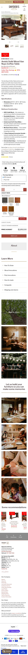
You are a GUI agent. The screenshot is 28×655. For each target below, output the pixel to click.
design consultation (16, 613)
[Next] (18, 42)
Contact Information (6, 596)
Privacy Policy (4, 590)
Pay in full (6, 179)
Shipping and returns (11, 290)
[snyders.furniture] (14, 7)
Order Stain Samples (6, 587)
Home (2, 11)
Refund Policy (4, 592)
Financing (3, 582)
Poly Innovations (10, 275)
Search (3, 579)
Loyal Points (4, 589)
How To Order (9, 265)
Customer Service (5, 585)
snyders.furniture (13, 635)
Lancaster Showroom (6, 584)
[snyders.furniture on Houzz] (4, 572)
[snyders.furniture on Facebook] (2, 572)
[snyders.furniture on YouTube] (7, 572)
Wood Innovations (10, 270)
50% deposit (7, 177)
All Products (7, 11)
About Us (3, 581)
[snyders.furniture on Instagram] (5, 572)
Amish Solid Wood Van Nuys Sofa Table (14, 523)
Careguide (7, 285)
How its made (9, 280)
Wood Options (6, 196)
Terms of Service (5, 595)
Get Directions (18, 2)
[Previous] (10, 42)
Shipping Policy (5, 593)
